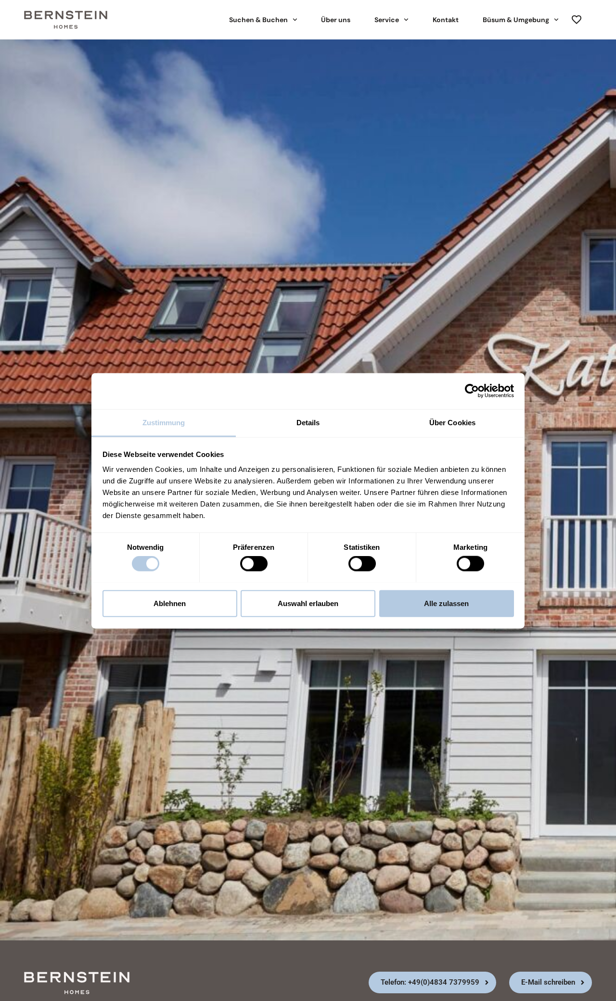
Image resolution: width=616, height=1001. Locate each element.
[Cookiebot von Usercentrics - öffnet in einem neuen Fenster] (472, 391)
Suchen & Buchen (258, 19)
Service (386, 19)
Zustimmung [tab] (163, 422)
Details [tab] (308, 422)
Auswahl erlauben (308, 603)
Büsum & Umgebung (516, 19)
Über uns (335, 19)
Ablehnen (170, 603)
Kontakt (446, 19)
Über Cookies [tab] (452, 422)
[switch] (254, 563)
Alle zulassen (446, 603)
